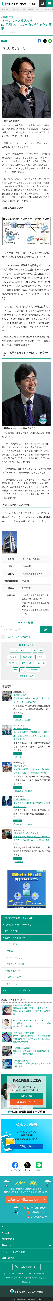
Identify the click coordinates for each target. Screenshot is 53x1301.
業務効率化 (19, 720)
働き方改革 (28, 657)
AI (35, 650)
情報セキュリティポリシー (15, 1278)
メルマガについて (39, 1217)
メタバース (40, 663)
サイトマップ (10, 1274)
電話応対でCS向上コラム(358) (19, 918)
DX (40, 650)
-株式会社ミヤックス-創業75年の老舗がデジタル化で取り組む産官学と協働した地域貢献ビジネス (31, 769)
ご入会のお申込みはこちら (23, 1199)
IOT (4, 41)
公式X (27, 1170)
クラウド (40, 657)
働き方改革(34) (13, 971)
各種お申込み (8, 1258)
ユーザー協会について (37, 1208)
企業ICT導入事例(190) (15, 938)
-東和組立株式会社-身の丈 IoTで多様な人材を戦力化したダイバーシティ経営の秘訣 (31, 698)
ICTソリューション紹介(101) (18, 990)
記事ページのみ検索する (18, 637)
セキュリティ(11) (14, 957)
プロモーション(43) (15, 964)
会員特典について (39, 1212)
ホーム (5, 1226)
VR (30, 663)
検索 (46, 629)
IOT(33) (10, 951)
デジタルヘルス (26, 676)
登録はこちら (26, 1146)
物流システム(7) (14, 977)
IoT (22, 670)
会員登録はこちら (26, 1102)
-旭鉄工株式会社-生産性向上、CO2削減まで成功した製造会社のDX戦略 (31, 803)
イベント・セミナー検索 (13, 1252)
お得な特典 (26, 1095)
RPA (23, 663)
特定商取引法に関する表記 (37, 1278)
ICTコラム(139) (12, 931)
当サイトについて (24, 1274)
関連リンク (26, 1282)
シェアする (15, 1170)
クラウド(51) (12, 944)
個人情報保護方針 (40, 1274)
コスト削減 (28, 720)
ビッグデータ (33, 670)
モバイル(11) (12, 984)
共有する (39, 1170)
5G (15, 670)
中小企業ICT (14, 657)
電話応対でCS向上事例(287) (18, 924)
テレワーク (13, 663)
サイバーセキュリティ (20, 650)
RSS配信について (27, 1267)
